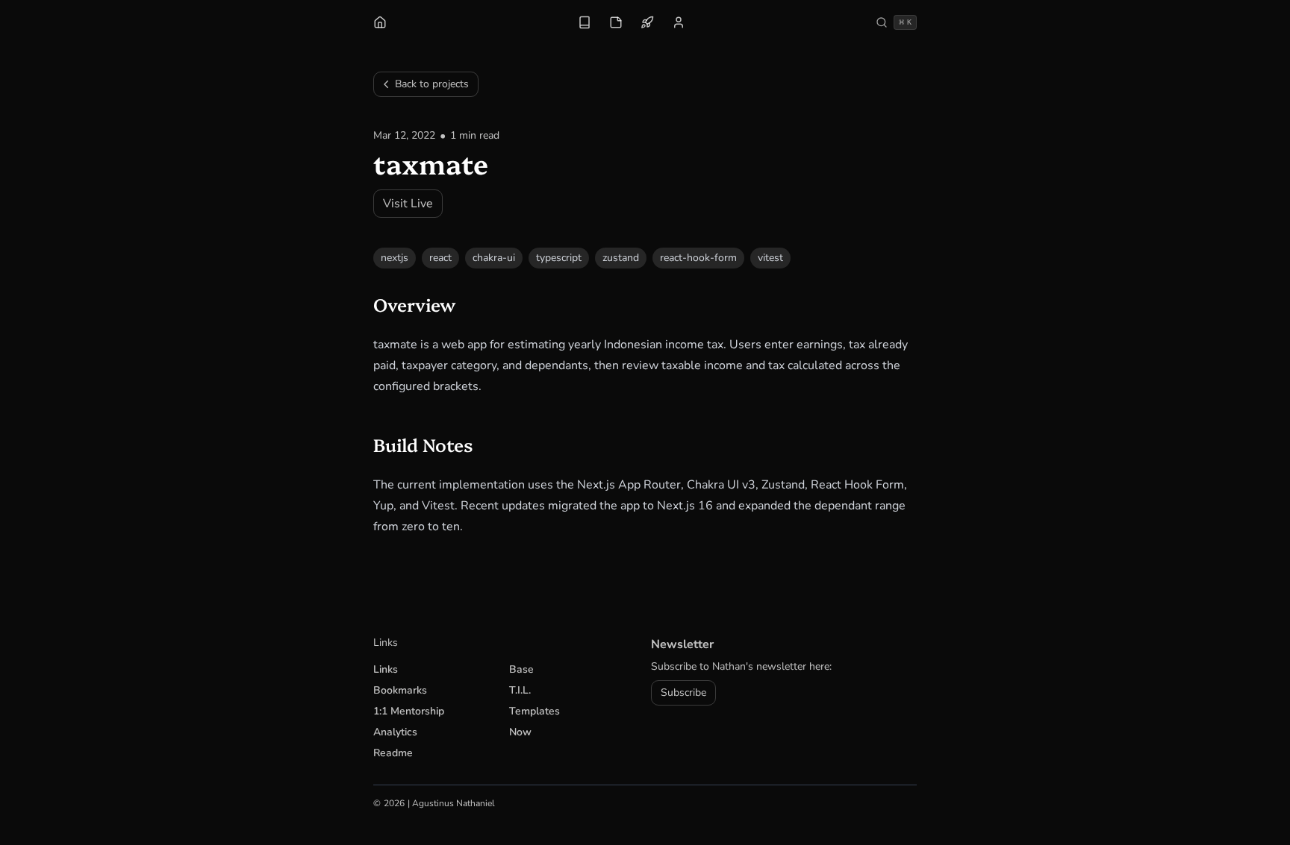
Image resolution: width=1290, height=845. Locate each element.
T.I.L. (520, 690)
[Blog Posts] (584, 22)
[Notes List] (616, 22)
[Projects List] (647, 22)
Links (385, 669)
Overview (423, 304)
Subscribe (683, 692)
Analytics (395, 732)
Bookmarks (400, 690)
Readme (393, 753)
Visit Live (408, 203)
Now (520, 732)
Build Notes (432, 444)
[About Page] (678, 22)
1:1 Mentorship (408, 711)
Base (521, 669)
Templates (534, 711)
